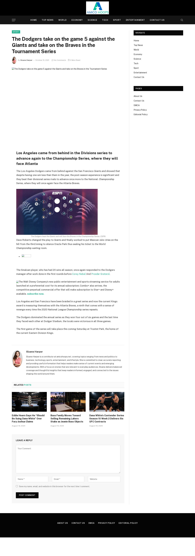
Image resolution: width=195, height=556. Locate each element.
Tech (105, 20)
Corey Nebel (79, 273)
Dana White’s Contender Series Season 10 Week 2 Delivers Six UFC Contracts (106, 418)
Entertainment (135, 20)
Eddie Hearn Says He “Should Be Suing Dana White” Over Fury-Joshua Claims (28, 418)
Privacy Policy (140, 110)
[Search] (181, 20)
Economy (77, 20)
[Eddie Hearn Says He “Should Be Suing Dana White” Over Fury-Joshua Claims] (29, 402)
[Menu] (14, 20)
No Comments (60, 60)
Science (92, 20)
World (62, 20)
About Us (138, 96)
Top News (48, 20)
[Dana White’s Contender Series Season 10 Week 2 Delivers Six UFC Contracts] (106, 402)
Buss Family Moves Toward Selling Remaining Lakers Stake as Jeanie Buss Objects (67, 418)
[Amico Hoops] (97, 8)
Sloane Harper (26, 60)
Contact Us (157, 20)
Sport (117, 20)
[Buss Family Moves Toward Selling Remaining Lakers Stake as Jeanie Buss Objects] (68, 402)
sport (16, 32)
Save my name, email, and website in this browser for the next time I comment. (54, 486)
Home (33, 20)
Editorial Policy (140, 114)
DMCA (137, 105)
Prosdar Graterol (100, 273)
